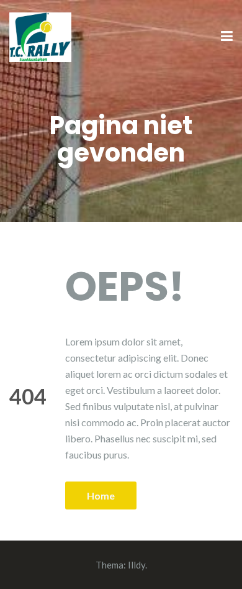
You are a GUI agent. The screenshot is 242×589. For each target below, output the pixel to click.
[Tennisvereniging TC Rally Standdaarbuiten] (40, 36)
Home (101, 495)
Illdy (136, 564)
